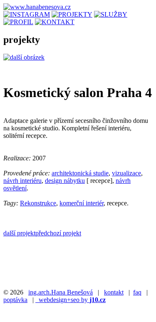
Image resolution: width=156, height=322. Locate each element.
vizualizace (126, 173)
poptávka (15, 299)
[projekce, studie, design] (110, 14)
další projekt (19, 233)
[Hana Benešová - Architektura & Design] (37, 6)
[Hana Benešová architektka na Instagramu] (26, 14)
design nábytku (65, 180)
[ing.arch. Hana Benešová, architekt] (18, 21)
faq (137, 292)
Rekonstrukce (38, 203)
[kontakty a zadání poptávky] (54, 21)
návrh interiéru (22, 180)
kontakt (114, 292)
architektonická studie (80, 173)
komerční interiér (81, 203)
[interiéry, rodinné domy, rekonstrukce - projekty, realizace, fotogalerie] (72, 14)
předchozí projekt (58, 233)
